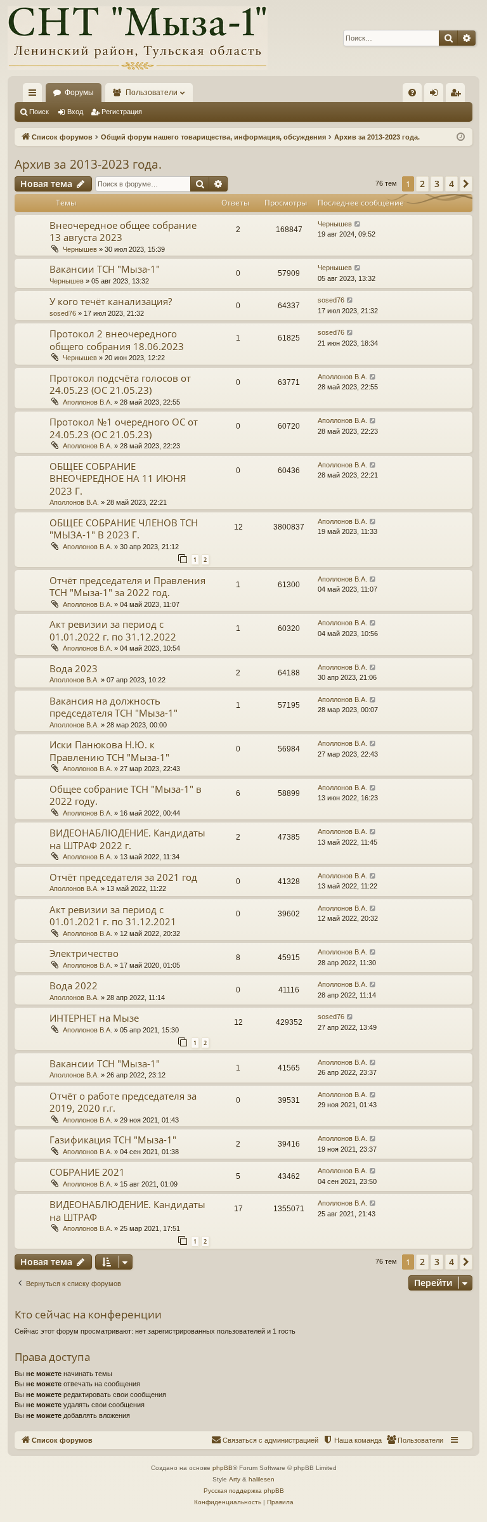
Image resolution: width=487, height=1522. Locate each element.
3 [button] (436, 184)
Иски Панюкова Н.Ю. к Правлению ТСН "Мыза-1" (109, 751)
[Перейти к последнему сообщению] (358, 224)
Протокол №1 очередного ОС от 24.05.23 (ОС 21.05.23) (123, 428)
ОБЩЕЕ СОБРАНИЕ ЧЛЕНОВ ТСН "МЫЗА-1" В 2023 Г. (123, 529)
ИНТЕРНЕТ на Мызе (94, 1017)
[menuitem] (412, 92)
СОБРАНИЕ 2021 (87, 1172)
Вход (75, 111)
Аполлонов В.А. (87, 402)
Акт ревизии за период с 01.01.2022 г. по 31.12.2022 (112, 630)
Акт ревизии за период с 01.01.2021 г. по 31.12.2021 (112, 915)
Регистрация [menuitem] (458, 95)
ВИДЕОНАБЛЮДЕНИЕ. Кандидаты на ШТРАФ (127, 1210)
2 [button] (422, 184)
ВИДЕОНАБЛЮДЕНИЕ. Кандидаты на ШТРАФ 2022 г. (127, 839)
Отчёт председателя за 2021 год (123, 877)
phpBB (222, 1467)
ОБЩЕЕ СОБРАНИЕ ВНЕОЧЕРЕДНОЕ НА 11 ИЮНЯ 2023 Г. (117, 478)
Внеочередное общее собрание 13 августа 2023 (123, 231)
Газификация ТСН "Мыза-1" (112, 1139)
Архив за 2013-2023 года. (88, 164)
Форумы (79, 92)
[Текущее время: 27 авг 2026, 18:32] (461, 137)
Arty (234, 1479)
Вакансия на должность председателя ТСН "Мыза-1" (113, 707)
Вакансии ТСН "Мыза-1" (104, 269)
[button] (466, 184)
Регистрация (121, 111)
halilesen (262, 1479)
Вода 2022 (73, 985)
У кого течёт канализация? (110, 301)
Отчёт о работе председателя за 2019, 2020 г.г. (123, 1102)
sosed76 (62, 313)
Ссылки (35, 95)
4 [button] (451, 184)
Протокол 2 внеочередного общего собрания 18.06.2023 (116, 340)
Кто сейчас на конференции (88, 1314)
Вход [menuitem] (436, 95)
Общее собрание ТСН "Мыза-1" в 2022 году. (125, 795)
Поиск (39, 111)
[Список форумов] (138, 38)
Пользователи (152, 92)
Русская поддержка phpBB (244, 1490)
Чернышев (80, 249)
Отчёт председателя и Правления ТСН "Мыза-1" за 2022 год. (127, 586)
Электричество (84, 953)
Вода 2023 (73, 668)
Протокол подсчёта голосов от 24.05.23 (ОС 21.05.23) (120, 384)
